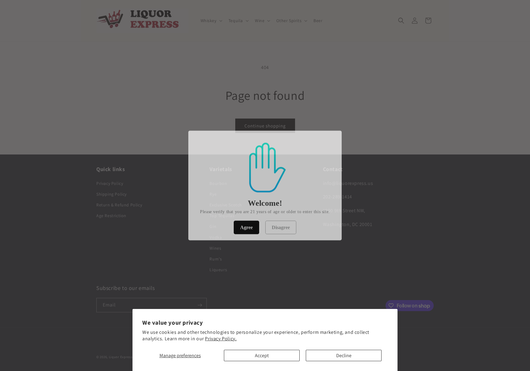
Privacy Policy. (220, 338)
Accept (262, 355)
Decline (343, 355)
